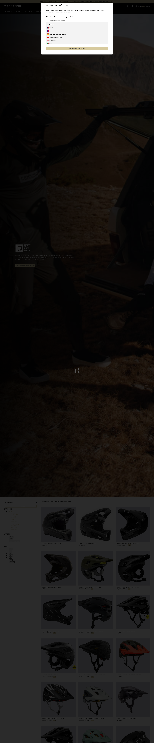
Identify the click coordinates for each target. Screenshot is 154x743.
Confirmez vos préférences (77, 48)
